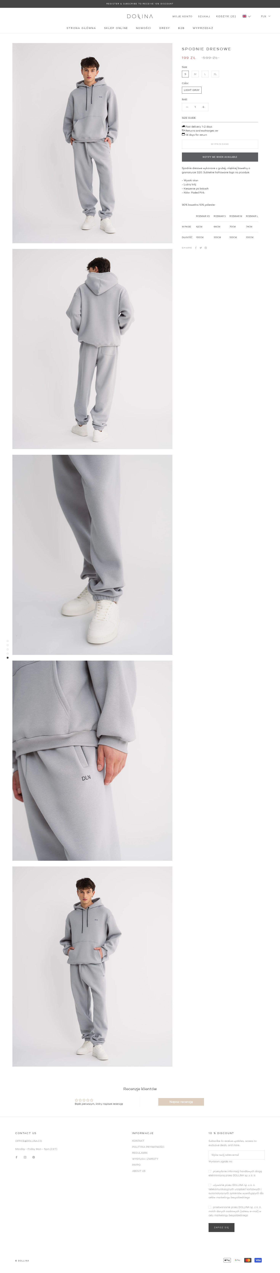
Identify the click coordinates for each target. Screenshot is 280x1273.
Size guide (189, 117)
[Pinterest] (206, 248)
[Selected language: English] (248, 16)
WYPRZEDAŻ (203, 28)
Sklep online (116, 28)
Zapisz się (221, 1227)
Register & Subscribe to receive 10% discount (140, 3)
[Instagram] (25, 1157)
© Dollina (22, 1260)
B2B (181, 28)
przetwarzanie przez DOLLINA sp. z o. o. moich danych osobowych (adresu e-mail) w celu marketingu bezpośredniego (235, 1211)
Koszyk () (226, 16)
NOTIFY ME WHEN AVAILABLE (220, 156)
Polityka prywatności (148, 1147)
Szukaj (204, 16)
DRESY (164, 28)
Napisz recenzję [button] (181, 1102)
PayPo (136, 1164)
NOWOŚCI (143, 28)
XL (215, 73)
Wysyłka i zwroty (145, 1159)
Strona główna (81, 28)
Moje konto (183, 16)
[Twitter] (201, 248)
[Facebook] (196, 248)
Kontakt (138, 1140)
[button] (246, 16)
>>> (216, 130)
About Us (138, 1171)
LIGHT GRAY (191, 90)
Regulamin (139, 1152)
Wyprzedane (220, 143)
